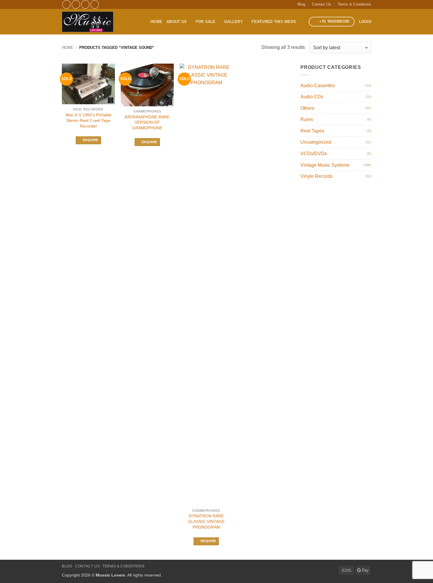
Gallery (233, 21)
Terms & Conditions (354, 4)
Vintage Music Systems (324, 165)
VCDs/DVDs (313, 153)
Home (156, 21)
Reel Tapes (312, 130)
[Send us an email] (94, 4)
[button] (365, 22)
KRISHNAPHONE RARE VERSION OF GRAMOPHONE (147, 122)
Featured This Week (274, 21)
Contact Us (321, 4)
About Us (176, 21)
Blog (301, 4)
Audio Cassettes (317, 85)
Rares (306, 119)
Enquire (90, 140)
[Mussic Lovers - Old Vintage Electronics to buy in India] (87, 21)
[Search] (302, 21)
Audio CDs (311, 96)
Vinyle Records (316, 176)
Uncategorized (315, 142)
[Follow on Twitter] (85, 4)
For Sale (206, 21)
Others (307, 108)
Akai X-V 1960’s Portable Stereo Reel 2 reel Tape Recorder (88, 120)
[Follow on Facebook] (66, 4)
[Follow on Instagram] (76, 4)
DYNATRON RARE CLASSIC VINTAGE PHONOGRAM (206, 521)
